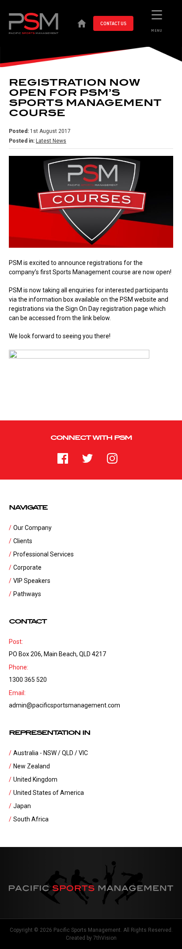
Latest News (51, 141)
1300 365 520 (28, 679)
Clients (22, 540)
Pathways (27, 593)
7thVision (105, 938)
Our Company (32, 527)
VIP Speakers (31, 580)
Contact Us (113, 23)
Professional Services (43, 554)
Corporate (27, 567)
